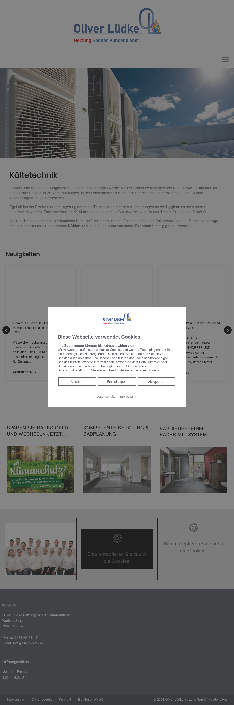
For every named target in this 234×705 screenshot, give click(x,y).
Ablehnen (77, 381)
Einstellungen (117, 381)
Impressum (127, 396)
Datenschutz (105, 396)
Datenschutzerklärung (73, 370)
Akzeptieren (156, 381)
